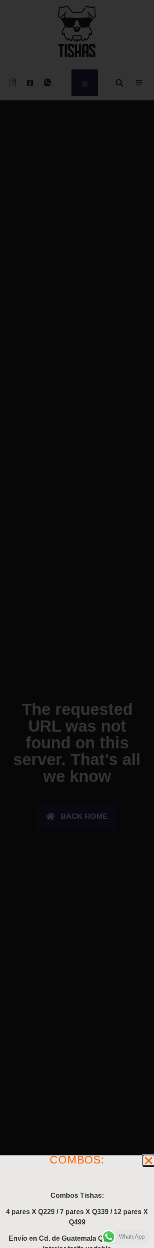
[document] (77, 624)
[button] (148, 1160)
